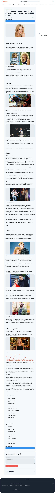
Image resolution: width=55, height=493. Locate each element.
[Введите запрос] (30, 1)
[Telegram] (53, 1)
